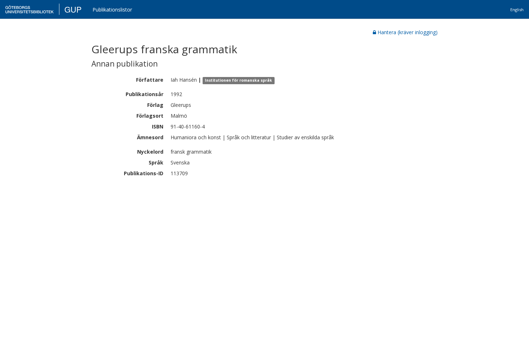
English (517, 9)
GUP (73, 9)
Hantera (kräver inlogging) (407, 32)
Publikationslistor (112, 9)
